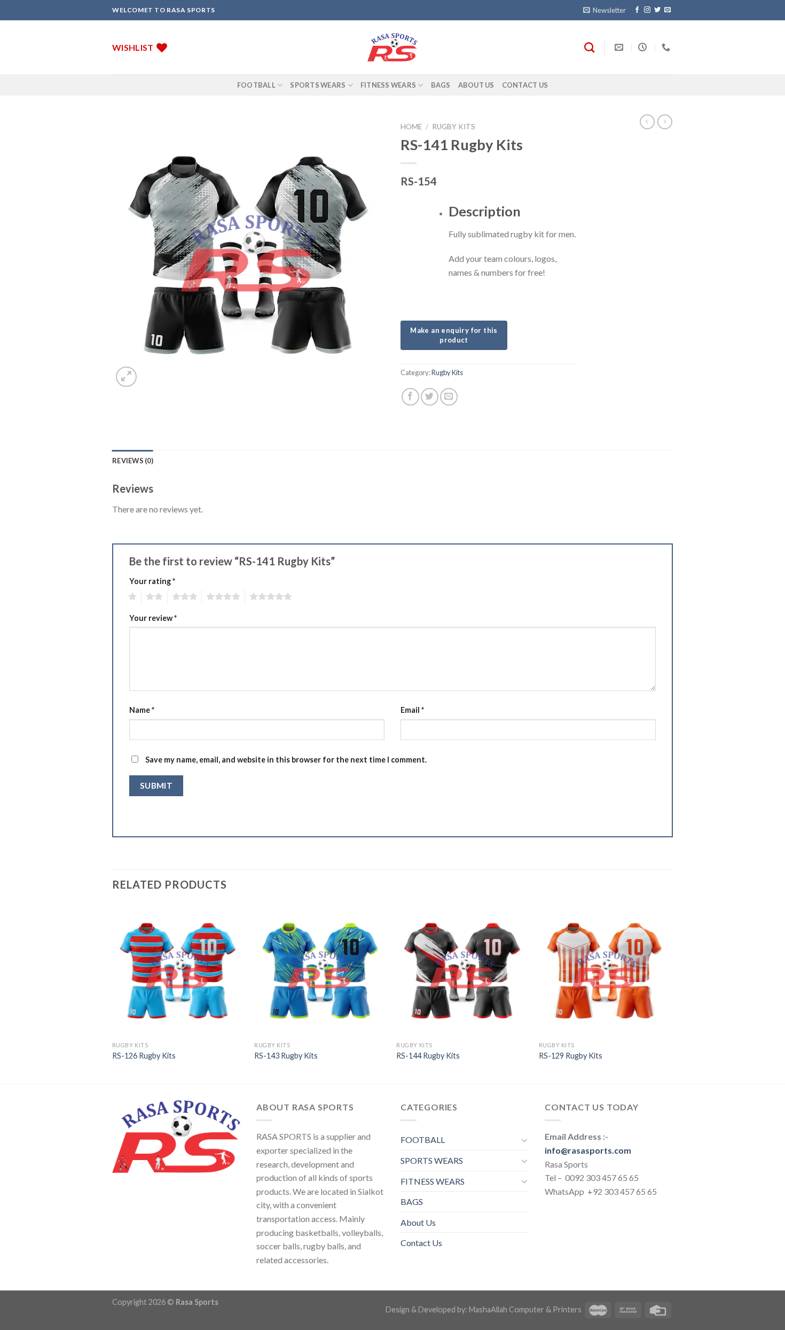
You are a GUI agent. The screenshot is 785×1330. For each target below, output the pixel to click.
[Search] (589, 47)
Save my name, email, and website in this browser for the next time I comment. (286, 759)
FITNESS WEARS (388, 85)
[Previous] (113, 993)
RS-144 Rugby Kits (428, 1055)
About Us (476, 85)
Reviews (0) (132, 460)
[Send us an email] (667, 10)
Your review (153, 618)
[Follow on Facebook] (637, 10)
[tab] (132, 460)
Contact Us (525, 85)
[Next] (670, 993)
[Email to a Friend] (449, 397)
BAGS (441, 85)
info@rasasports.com (588, 1150)
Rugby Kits (453, 126)
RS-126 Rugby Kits (144, 1055)
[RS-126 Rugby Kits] (178, 970)
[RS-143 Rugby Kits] (320, 970)
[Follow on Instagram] (647, 10)
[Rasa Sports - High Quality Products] (392, 47)
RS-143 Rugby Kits (286, 1055)
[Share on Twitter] (429, 397)
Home (411, 126)
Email (412, 709)
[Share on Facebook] (410, 397)
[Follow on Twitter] (657, 10)
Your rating (152, 581)
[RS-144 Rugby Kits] (462, 970)
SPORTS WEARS (318, 85)
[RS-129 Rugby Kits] (605, 970)
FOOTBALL (256, 85)
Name (141, 709)
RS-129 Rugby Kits (570, 1055)
